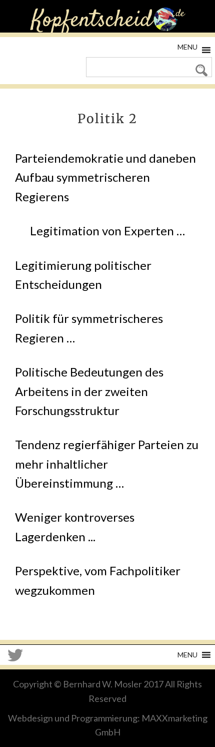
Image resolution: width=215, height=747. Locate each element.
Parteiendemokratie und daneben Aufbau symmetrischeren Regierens (105, 177)
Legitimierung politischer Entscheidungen (83, 274)
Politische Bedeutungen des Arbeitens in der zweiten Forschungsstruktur (89, 391)
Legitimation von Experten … (107, 230)
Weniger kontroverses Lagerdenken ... (74, 526)
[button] (188, 47)
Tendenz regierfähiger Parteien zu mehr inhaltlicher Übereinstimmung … (106, 463)
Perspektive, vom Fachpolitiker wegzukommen (97, 580)
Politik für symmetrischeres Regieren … (89, 327)
